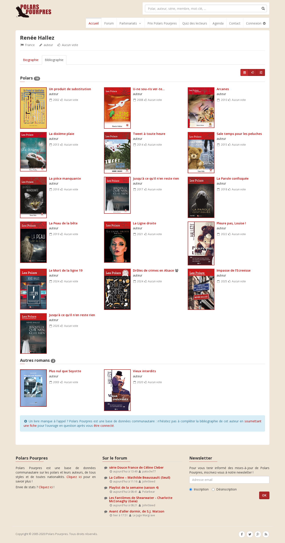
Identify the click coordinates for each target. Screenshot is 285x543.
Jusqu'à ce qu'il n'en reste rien (156, 178)
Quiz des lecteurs (194, 23)
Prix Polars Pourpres (162, 23)
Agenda (218, 23)
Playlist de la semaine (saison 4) (134, 487)
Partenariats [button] (128, 23)
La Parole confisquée (232, 178)
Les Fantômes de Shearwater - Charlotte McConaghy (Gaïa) (140, 499)
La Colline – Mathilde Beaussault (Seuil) (139, 477)
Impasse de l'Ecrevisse (233, 270)
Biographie (31, 60)
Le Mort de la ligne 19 (65, 270)
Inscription (201, 489)
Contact (234, 23)
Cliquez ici (74, 477)
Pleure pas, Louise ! (231, 223)
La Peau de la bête (63, 223)
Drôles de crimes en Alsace (153, 270)
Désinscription (226, 489)
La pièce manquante (65, 178)
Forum (109, 23)
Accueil (94, 23)
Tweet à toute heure (149, 134)
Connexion (254, 23)
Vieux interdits (144, 371)
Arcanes (223, 89)
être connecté (104, 425)
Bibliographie (54, 60)
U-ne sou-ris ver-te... (149, 89)
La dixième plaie (61, 134)
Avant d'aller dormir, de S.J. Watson (136, 511)
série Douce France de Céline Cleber (136, 467)
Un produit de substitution (70, 89)
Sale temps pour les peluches (239, 134)
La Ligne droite (144, 223)
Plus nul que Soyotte (65, 371)
